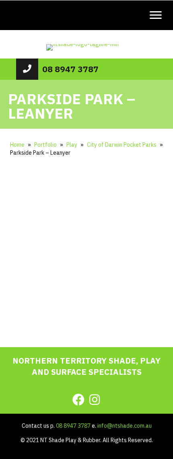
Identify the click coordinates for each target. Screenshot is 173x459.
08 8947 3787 (70, 69)
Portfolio (45, 144)
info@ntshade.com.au (124, 425)
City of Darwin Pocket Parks (122, 144)
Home (17, 144)
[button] (53, 294)
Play (71, 144)
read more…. (86, 304)
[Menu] (155, 15)
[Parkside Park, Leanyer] (12, 181)
